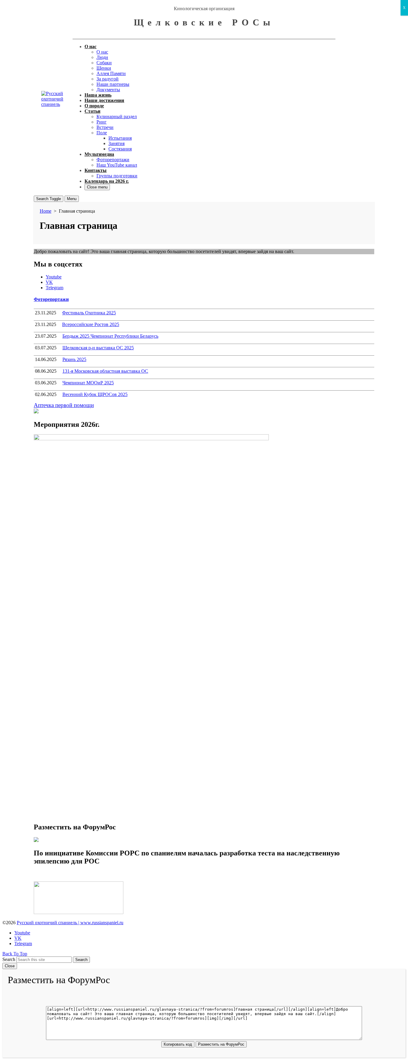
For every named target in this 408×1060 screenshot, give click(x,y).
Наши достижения (104, 100)
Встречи (104, 127)
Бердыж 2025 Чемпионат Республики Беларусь (110, 336)
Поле (101, 132)
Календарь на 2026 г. (107, 181)
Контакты (96, 170)
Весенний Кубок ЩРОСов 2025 (95, 394)
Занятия (116, 143)
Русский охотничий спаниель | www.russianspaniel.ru (70, 922)
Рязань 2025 (74, 359)
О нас (90, 46)
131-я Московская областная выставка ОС (105, 371)
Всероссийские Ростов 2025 (90, 324)
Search (8, 959)
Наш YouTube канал (116, 164)
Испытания (120, 138)
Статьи (92, 111)
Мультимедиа (99, 154)
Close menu (97, 187)
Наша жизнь (98, 95)
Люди (102, 57)
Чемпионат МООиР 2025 (88, 382)
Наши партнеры (112, 84)
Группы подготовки (116, 175)
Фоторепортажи (112, 159)
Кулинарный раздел (116, 116)
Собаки (104, 62)
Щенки (103, 68)
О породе (94, 105)
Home (45, 211)
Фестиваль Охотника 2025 (89, 312)
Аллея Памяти (111, 73)
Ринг (101, 121)
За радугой (107, 78)
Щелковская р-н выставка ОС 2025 (98, 347)
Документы (108, 89)
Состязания (120, 148)
